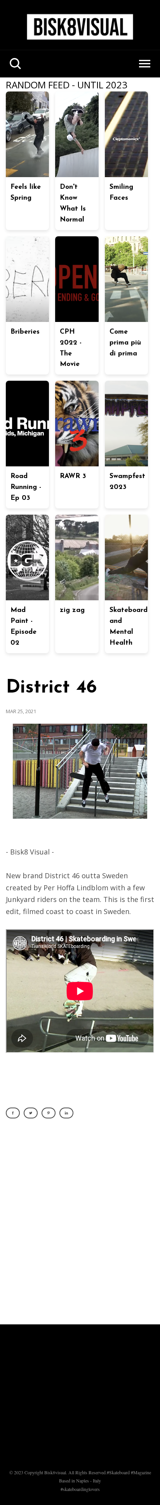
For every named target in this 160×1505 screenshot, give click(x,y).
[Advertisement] (80, 1226)
